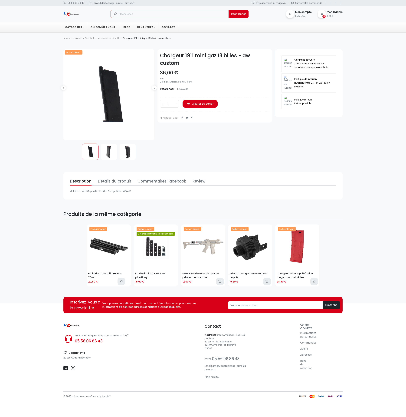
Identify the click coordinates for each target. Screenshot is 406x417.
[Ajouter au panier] (121, 281)
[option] (90, 152)
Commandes (308, 343)
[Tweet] (187, 118)
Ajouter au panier (203, 104)
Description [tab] (81, 181)
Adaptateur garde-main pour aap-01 (248, 275)
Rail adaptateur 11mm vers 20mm (105, 275)
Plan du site (212, 377)
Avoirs (304, 349)
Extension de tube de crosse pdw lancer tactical (200, 275)
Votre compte (306, 326)
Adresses (306, 355)
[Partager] (182, 118)
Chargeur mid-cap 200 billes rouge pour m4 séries (295, 275)
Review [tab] (199, 181)
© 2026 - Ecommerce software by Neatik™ (87, 396)
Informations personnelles (308, 334)
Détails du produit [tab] (114, 181)
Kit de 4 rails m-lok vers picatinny (150, 275)
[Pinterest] (192, 118)
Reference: (167, 89)
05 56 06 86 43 (88, 341)
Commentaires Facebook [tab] (162, 181)
